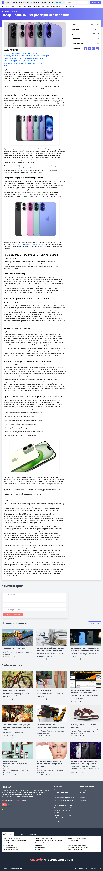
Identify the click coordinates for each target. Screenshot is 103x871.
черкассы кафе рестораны (75, 842)
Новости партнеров (46, 2)
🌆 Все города (17, 2)
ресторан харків (40, 847)
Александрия (84, 790)
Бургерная (36, 6)
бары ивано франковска (75, 849)
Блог (55, 790)
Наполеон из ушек (73, 840)
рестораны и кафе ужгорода (76, 843)
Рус (4, 805)
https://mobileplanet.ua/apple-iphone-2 (30, 244)
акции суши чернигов (9, 845)
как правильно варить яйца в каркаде (14, 840)
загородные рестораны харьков (77, 845)
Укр (9, 805)
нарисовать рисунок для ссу (11, 838)
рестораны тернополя (41, 842)
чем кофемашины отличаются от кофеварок (48, 840)
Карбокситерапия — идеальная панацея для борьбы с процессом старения (49, 763)
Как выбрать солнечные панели (15, 648)
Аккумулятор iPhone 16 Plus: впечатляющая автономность (24, 58)
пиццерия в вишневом (10, 847)
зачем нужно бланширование (44, 838)
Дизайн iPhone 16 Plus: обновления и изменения (21, 53)
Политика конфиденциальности (64, 800)
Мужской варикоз (44, 690)
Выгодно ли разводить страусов (77, 838)
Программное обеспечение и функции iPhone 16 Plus (23, 63)
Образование (55, 6)
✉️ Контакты (35, 2)
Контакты (57, 795)
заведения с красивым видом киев (78, 847)
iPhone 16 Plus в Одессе (31, 168)
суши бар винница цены (42, 843)
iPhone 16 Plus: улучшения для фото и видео (19, 61)
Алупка (82, 792)
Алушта (82, 795)
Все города (57, 803)
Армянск (83, 800)
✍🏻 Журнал (26, 2)
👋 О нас (9, 2)
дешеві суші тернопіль (9, 842)
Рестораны (5, 6)
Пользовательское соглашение (64, 797)
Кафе (12, 6)
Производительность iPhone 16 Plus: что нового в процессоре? (26, 56)
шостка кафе (39, 849)
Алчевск (82, 797)
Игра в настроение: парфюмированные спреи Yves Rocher (15, 763)
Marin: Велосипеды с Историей (15, 690)
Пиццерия (45, 6)
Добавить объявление (61, 792)
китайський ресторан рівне (11, 849)
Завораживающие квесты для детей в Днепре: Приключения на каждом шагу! (17, 727)
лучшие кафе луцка (9, 843)
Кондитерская (21, 6)
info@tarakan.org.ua (95, 868)
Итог (5, 66)
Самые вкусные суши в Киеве (63, 805)
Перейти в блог (95, 623)
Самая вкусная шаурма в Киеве (64, 808)
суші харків (38, 845)
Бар (29, 6)
